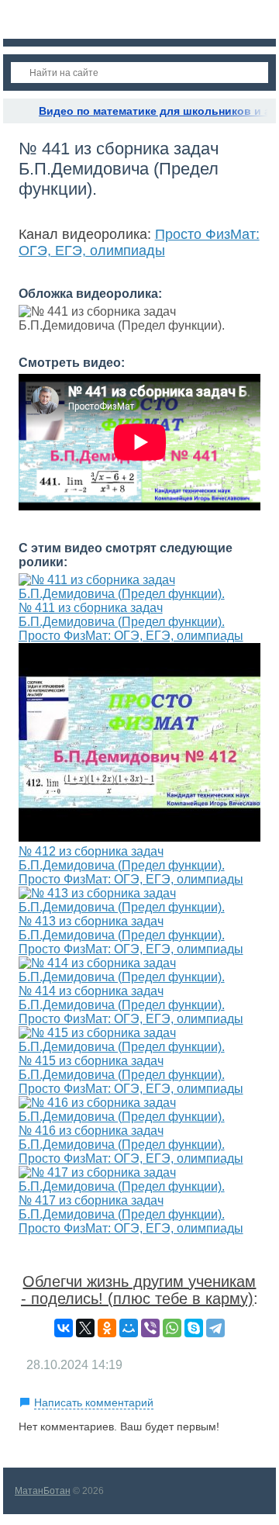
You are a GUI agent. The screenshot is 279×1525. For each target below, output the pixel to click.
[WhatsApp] (172, 1328)
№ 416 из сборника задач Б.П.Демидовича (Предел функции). (122, 1137)
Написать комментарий (93, 1402)
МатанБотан (43, 1490)
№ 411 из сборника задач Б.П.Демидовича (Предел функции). (122, 614)
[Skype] (193, 1328)
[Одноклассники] (107, 1328)
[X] (85, 1328)
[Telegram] (215, 1328)
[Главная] (17, 111)
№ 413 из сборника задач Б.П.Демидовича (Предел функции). (122, 928)
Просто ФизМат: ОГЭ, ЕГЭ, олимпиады (139, 242)
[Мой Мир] (128, 1328)
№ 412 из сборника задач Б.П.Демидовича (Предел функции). (122, 858)
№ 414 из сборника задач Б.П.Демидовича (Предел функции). (122, 997)
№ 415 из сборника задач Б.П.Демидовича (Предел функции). (122, 1067)
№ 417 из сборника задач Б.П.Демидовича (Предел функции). (122, 1207)
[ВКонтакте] (63, 1328)
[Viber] (150, 1328)
